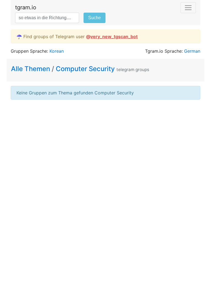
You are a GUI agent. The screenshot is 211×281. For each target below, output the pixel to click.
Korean (56, 51)
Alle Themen (31, 69)
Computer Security (85, 69)
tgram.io (25, 7)
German (192, 51)
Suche (94, 17)
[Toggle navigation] (188, 7)
